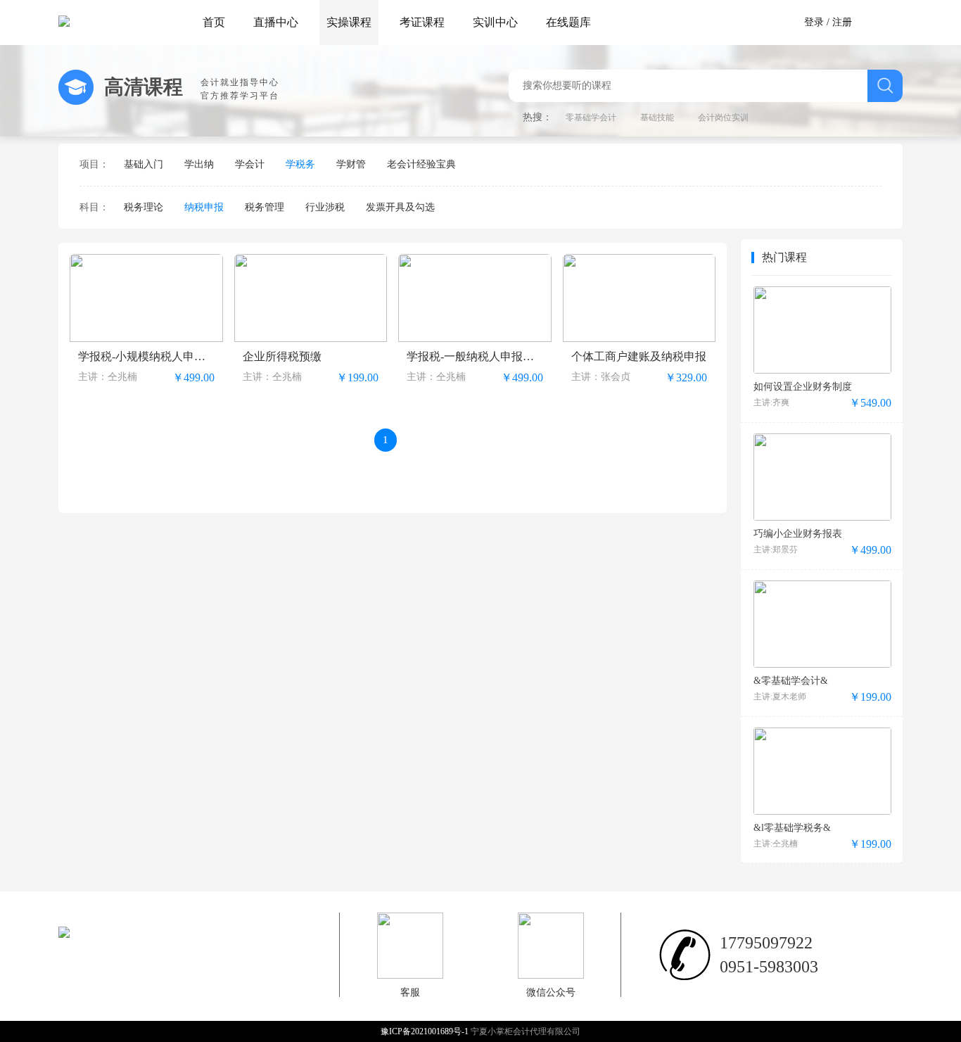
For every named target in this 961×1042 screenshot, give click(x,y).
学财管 (351, 164)
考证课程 (422, 22)
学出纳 (199, 164)
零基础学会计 (591, 117)
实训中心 (495, 22)
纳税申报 (204, 207)
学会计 (250, 164)
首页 (214, 22)
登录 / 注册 (828, 22)
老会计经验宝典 (421, 164)
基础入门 (143, 164)
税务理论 (143, 207)
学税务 (300, 164)
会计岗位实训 (723, 117)
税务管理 (264, 207)
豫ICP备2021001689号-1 (426, 1031)
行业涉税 (325, 207)
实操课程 (348, 22)
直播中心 (275, 22)
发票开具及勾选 (400, 207)
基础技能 (657, 117)
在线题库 (568, 22)
